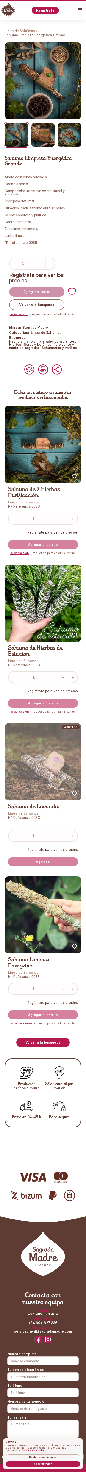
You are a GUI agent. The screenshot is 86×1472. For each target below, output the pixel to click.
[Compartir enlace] (57, 369)
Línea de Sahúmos (20, 31)
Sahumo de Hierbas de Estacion (35, 651)
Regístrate (45, 10)
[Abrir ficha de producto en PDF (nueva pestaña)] (43, 369)
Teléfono (14, 1385)
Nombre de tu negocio (25, 1401)
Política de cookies (34, 1450)
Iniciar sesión (19, 314)
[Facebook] (38, 1339)
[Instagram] (48, 1339)
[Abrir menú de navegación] (80, 9)
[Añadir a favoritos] (72, 292)
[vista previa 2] (43, 135)
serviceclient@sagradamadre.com (43, 1331)
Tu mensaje (17, 1417)
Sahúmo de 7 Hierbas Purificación (34, 493)
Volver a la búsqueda (36, 305)
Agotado (43, 862)
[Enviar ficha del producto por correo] (29, 369)
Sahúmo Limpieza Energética (29, 963)
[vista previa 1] (16, 135)
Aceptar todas (43, 1464)
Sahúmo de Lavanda (33, 807)
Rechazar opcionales (43, 1457)
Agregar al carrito (36, 292)
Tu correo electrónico (25, 1369)
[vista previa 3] (69, 135)
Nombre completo (22, 1354)
